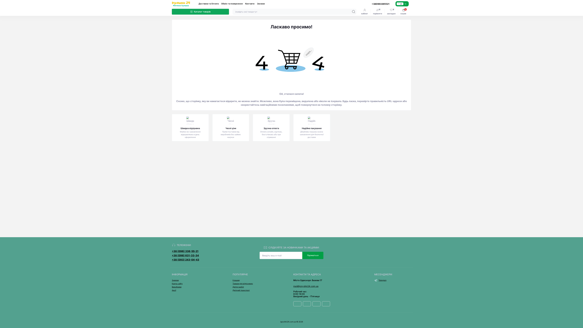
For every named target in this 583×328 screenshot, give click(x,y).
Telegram (382, 280)
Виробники (176, 287)
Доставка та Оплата (209, 3)
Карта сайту (177, 283)
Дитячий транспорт (241, 290)
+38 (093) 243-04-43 (185, 259)
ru (405, 4)
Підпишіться (313, 255)
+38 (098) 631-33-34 (185, 255)
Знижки (261, 3)
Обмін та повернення (232, 3)
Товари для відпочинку (243, 283)
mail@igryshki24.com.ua (306, 286)
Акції (174, 290)
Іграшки (236, 280)
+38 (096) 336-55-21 (185, 251)
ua (401, 4)
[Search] (353, 12)
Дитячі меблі (238, 287)
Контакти (250, 3)
